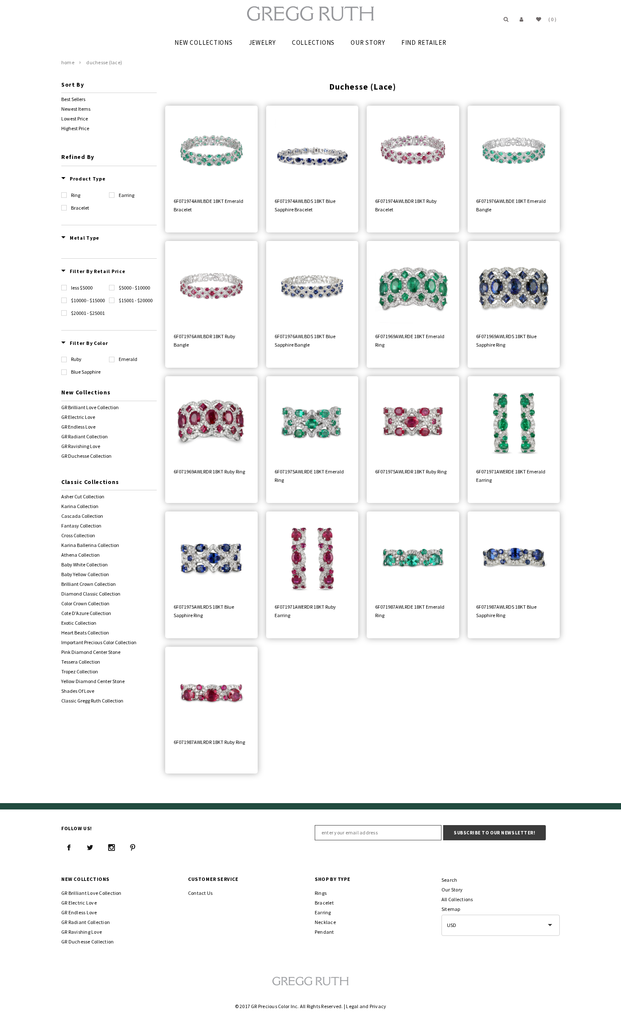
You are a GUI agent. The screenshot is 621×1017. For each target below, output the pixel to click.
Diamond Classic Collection (90, 594)
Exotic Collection (78, 623)
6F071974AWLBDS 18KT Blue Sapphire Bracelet (305, 205)
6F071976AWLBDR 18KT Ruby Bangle (204, 340)
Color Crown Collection (85, 603)
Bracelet (80, 208)
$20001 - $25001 (88, 313)
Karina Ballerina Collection (90, 545)
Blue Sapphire (86, 372)
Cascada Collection (82, 516)
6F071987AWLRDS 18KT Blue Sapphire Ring (506, 611)
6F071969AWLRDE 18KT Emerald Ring (409, 340)
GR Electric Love (78, 417)
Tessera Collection (80, 662)
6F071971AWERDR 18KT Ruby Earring (305, 611)
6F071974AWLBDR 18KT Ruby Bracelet (406, 205)
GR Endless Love (78, 427)
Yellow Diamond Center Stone (93, 681)
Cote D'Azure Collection (86, 613)
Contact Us (200, 893)
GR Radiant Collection (84, 436)
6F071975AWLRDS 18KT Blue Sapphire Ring (204, 611)
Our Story (452, 889)
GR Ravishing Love (80, 446)
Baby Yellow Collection (85, 574)
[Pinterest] (132, 847)
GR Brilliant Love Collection (90, 407)
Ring (75, 195)
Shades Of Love (77, 691)
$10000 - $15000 (88, 300)
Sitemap (450, 909)
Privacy (378, 1006)
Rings (321, 893)
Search (449, 880)
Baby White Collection (84, 564)
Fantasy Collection (81, 525)
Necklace (325, 922)
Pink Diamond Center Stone (90, 652)
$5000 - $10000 (134, 287)
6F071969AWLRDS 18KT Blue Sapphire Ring (506, 340)
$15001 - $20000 (136, 300)
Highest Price (75, 128)
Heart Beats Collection (85, 632)
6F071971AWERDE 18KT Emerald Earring (510, 475)
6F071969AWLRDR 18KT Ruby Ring (209, 471)
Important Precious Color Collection (98, 642)
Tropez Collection (79, 671)
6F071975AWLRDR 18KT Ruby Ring (411, 471)
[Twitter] (90, 847)
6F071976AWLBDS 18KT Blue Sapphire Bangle (305, 340)
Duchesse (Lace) (104, 62)
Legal (352, 1006)
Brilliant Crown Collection (88, 584)
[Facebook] (68, 847)
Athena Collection (80, 555)
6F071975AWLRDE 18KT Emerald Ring (309, 475)
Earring (126, 195)
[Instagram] (111, 847)
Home (67, 62)
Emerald (128, 359)
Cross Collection (78, 535)
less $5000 (82, 287)
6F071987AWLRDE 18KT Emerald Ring (409, 611)
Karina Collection (79, 506)
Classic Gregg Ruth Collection (92, 700)
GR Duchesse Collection (86, 456)
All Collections (457, 899)
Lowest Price (74, 118)
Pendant (324, 932)
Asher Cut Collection (82, 496)
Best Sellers (73, 99)
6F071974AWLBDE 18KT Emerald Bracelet (208, 205)
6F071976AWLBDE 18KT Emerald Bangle (511, 205)
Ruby (76, 359)
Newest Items (75, 109)
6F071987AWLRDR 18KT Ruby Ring (209, 742)
